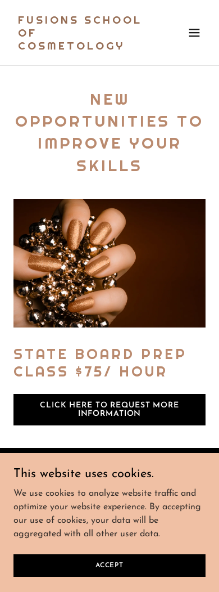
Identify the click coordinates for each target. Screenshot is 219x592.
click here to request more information (109, 409)
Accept (109, 565)
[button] (194, 32)
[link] (80, 47)
